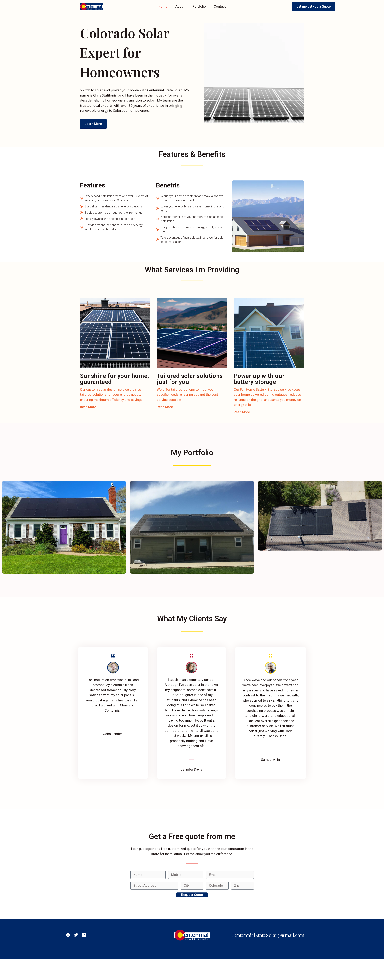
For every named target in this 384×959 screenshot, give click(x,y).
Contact (220, 6)
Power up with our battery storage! (259, 378)
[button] (313, 6)
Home (162, 6)
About (179, 6)
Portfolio (199, 6)
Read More (88, 407)
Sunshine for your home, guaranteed (114, 378)
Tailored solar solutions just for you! (190, 378)
